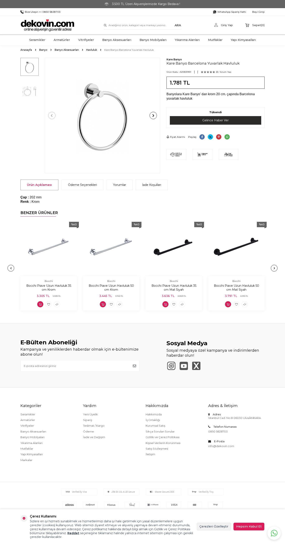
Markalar (26, 460)
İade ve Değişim (94, 437)
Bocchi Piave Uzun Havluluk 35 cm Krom (48, 288)
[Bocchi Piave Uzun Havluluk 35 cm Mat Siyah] (174, 248)
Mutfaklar (215, 40)
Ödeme (88, 431)
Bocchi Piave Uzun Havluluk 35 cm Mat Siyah (173, 288)
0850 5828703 (218, 431)
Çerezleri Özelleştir (213, 526)
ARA (178, 25)
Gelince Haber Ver (215, 120)
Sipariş (87, 420)
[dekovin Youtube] (183, 365)
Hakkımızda (154, 414)
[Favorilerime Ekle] (48, 304)
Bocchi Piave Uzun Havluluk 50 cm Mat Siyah (236, 288)
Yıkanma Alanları (187, 40)
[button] (51, 115)
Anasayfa (26, 49)
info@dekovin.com (221, 446)
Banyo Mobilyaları (153, 40)
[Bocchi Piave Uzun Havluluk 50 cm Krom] (111, 248)
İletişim (150, 454)
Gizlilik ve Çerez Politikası (162, 437)
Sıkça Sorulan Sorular (160, 431)
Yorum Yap (225, 72)
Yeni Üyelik (90, 414)
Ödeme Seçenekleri (82, 185)
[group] (102, 115)
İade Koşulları (151, 185)
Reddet (73, 533)
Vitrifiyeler (86, 40)
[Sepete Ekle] (40, 304)
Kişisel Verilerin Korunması (163, 443)
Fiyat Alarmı (177, 136)
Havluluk (91, 49)
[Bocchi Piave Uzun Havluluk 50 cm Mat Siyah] (236, 248)
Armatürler (62, 40)
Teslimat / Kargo (94, 425)
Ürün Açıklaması (39, 185)
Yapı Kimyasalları (243, 40)
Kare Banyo (174, 59)
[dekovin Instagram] (171, 365)
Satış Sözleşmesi (157, 448)
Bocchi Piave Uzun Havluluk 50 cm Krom (111, 288)
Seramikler (37, 40)
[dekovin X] (196, 365)
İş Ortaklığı (153, 420)
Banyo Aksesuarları (116, 40)
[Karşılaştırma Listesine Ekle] (57, 304)
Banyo (43, 49)
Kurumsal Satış (155, 425)
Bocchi (49, 281)
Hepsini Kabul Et (249, 526)
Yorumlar (119, 185)
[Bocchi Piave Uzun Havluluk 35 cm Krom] (48, 248)
